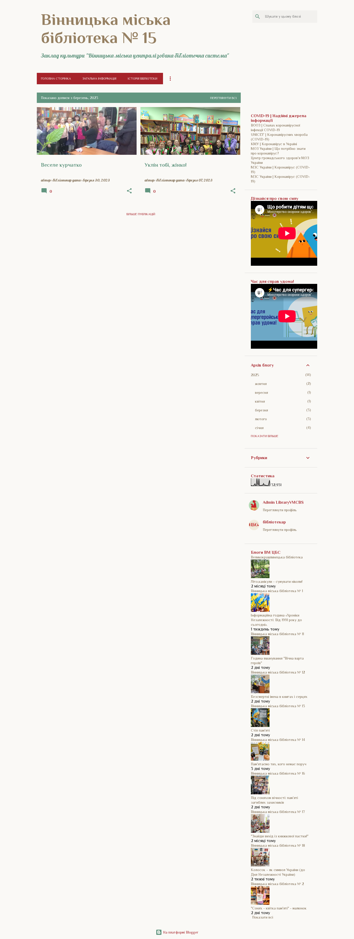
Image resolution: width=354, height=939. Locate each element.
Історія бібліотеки (142, 78)
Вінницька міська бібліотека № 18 (278, 845)
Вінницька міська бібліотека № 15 (106, 28)
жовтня (261, 384)
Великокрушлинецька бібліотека (277, 557)
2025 (255, 375)
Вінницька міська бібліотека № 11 (277, 634)
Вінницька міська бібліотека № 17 (278, 812)
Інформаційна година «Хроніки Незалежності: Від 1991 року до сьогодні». (276, 620)
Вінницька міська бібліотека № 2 (277, 884)
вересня (261, 392)
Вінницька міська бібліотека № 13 (278, 706)
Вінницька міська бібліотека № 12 (278, 672)
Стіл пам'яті (260, 730)
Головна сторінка (56, 78)
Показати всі (262, 917)
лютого (261, 419)
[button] (129, 191)
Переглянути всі (223, 98)
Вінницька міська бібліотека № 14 (278, 740)
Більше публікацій (140, 214)
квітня (260, 401)
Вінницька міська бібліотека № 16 (278, 773)
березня (261, 410)
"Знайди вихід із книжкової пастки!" (279, 836)
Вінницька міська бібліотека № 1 (277, 591)
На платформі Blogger (180, 932)
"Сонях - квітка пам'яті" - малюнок (279, 908)
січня (259, 428)
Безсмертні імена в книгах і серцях (279, 697)
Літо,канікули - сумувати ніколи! (276, 581)
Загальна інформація (99, 78)
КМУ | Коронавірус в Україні (274, 144)
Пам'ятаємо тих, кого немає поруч (278, 764)
